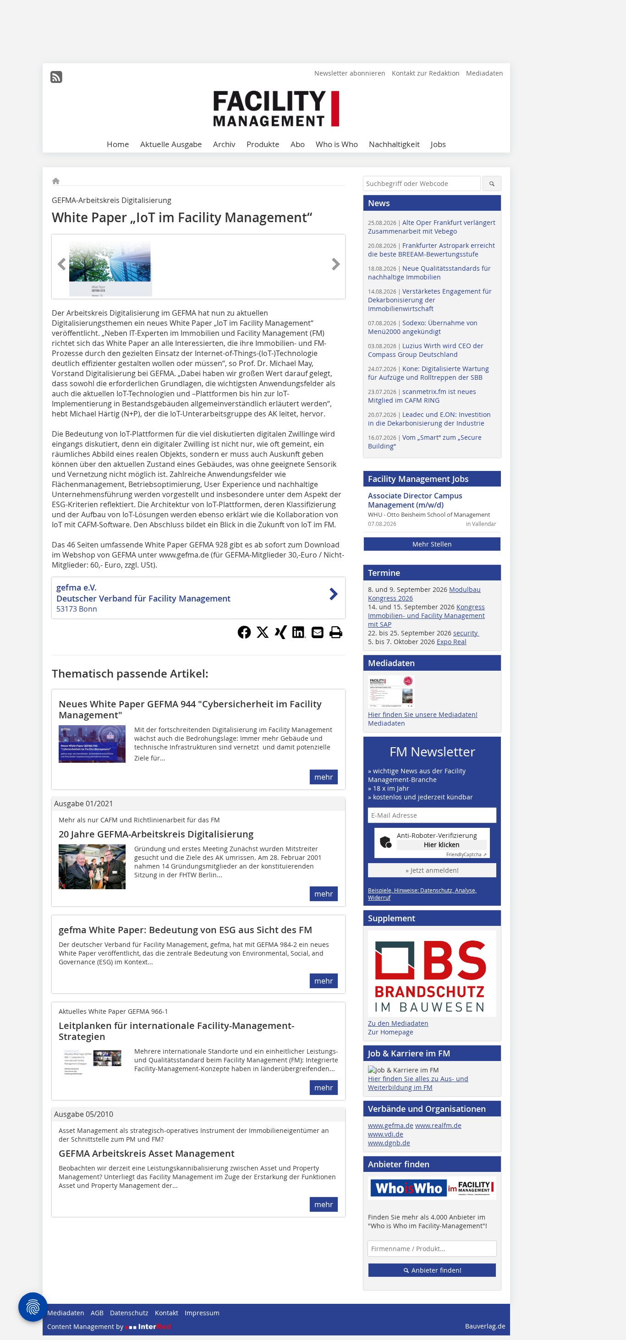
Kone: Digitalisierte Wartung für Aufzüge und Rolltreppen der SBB (428, 373)
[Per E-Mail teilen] (317, 632)
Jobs (438, 144)
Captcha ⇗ (466, 855)
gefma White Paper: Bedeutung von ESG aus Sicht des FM (185, 930)
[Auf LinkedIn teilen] (299, 636)
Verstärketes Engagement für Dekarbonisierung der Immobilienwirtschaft (430, 300)
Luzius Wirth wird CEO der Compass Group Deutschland (425, 350)
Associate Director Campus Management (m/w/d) (415, 500)
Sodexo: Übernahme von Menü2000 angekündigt (423, 327)
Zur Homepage (390, 1032)
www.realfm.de (438, 1125)
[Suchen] (492, 183)
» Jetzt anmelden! (432, 870)
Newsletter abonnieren (349, 73)
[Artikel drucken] (336, 632)
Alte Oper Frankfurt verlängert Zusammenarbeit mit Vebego (431, 226)
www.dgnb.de (389, 1142)
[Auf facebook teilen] (244, 636)
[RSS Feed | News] (56, 77)
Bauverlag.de (485, 1326)
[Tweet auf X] (262, 636)
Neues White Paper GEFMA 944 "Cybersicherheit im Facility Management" (190, 709)
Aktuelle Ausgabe (171, 144)
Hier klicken (442, 844)
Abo (298, 144)
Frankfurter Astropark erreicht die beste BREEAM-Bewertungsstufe (431, 249)
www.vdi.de (385, 1134)
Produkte (263, 144)
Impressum (202, 1312)
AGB (97, 1312)
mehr (323, 777)
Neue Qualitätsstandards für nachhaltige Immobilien (429, 272)
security (466, 633)
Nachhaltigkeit (394, 144)
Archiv (224, 144)
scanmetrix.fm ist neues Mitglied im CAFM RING (422, 396)
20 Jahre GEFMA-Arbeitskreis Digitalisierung (156, 834)
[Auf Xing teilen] (281, 636)
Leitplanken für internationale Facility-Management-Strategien (176, 1031)
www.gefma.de (390, 1125)
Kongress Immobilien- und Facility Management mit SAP (426, 615)
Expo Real (452, 641)
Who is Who (337, 144)
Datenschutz (129, 1312)
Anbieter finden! (435, 1270)
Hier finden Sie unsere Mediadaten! (423, 714)
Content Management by (86, 1326)
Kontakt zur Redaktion (426, 73)
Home (118, 144)
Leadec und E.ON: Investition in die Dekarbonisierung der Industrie (429, 418)
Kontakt (166, 1312)
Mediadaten (484, 73)
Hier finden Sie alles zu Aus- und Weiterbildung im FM (418, 1083)
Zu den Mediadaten (398, 1023)
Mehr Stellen (432, 544)
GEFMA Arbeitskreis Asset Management (147, 1153)
